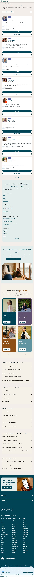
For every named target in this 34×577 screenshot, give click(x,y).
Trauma (4, 199)
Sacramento (5, 234)
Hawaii (2, 542)
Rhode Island (25, 530)
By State (3, 518)
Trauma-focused (6, 224)
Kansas (2, 552)
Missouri (13, 534)
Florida (2, 538)
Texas (24, 538)
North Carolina (14, 540)
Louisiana (13, 522)
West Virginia (25, 550)
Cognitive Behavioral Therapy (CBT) (9, 218)
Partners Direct (5, 211)
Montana (13, 538)
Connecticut (3, 532)
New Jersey (14, 548)
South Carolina (25, 532)
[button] (13, 259)
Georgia (2, 540)
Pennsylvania (25, 528)
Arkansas (2, 524)
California (3, 528)
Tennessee (25, 536)
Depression (5, 196)
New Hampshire (15, 546)
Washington (25, 546)
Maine (13, 528)
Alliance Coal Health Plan (7, 208)
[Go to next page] (22, 177)
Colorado (2, 530)
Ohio (24, 522)
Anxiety (4, 195)
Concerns (4, 11)
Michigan (13, 530)
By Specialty (14, 518)
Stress (4, 198)
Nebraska (14, 544)
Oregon (24, 526)
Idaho (2, 546)
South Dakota (25, 534)
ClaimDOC (5, 209)
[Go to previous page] (12, 177)
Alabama (2, 522)
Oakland (4, 236)
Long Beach (5, 233)
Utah (24, 540)
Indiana (2, 550)
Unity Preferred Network (7, 212)
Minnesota (14, 532)
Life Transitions (5, 201)
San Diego (5, 230)
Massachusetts (15, 524)
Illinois (2, 548)
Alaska (2, 520)
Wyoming (24, 552)
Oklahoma (25, 524)
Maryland (14, 526)
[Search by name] (31, 12)
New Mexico (14, 550)
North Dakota (14, 542)
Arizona (2, 526)
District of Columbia (4, 534)
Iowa (2, 544)
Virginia (24, 542)
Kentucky (13, 520)
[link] (17, 26)
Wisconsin (25, 548)
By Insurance (8, 518)
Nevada (13, 552)
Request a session (17, 34)
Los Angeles (5, 231)
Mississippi (14, 536)
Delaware (3, 536)
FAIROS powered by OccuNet (8, 206)
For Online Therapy (21, 518)
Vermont (24, 544)
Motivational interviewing (7, 221)
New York (24, 520)
